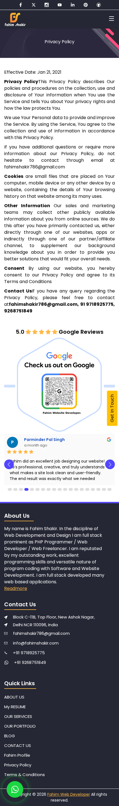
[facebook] (20, 5)
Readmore (15, 588)
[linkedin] (72, 5)
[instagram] (46, 5)
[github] (98, 5)
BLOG (9, 736)
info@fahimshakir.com (36, 643)
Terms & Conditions (24, 774)
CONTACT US (17, 745)
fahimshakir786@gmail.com (41, 633)
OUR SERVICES (18, 716)
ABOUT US (14, 697)
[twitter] (33, 5)
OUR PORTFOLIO (20, 726)
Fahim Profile (17, 755)
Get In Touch (112, 408)
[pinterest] (85, 5)
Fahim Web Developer (68, 794)
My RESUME (15, 707)
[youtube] (59, 5)
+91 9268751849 (30, 662)
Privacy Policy (17, 765)
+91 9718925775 (29, 653)
